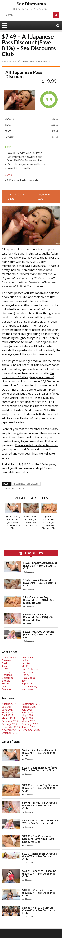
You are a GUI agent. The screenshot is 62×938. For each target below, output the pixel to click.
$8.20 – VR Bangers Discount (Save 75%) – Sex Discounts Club (39, 856)
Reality (25, 674)
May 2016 (27, 715)
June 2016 (27, 712)
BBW (5, 669)
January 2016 (29, 727)
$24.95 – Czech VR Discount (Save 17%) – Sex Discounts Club (39, 873)
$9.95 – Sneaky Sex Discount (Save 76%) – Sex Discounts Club (13, 522)
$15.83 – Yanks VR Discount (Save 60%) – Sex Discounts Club (38, 910)
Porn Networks (42, 61)
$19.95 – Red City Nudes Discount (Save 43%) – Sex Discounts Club (38, 839)
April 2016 (27, 718)
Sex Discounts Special (13, 488)
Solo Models (29, 677)
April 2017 (7, 715)
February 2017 (10, 721)
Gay (4, 686)
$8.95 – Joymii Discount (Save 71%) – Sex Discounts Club (31, 521)
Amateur (6, 660)
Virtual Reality (29, 686)
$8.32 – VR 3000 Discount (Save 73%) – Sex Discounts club (39, 634)
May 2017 (7, 712)
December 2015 (31, 729)
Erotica (6, 680)
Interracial (27, 657)
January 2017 (9, 724)
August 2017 (9, 703)
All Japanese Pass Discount (26, 484)
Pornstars (27, 672)
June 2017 (7, 709)
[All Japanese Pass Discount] (19, 100)
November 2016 (11, 729)
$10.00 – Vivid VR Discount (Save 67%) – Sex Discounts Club (38, 892)
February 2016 (30, 724)
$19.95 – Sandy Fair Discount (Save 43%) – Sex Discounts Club (39, 617)
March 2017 (8, 718)
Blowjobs (7, 674)
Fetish (5, 683)
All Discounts (23, 61)
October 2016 (9, 732)
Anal (4, 663)
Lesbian (26, 663)
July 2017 (7, 706)
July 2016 (27, 709)
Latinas (26, 660)
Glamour (7, 689)
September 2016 (31, 703)
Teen (24, 680)
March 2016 (28, 721)
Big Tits (6, 672)
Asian (32, 61)
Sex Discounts (31, 3)
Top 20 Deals (29, 683)
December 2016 (11, 727)
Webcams (27, 689)
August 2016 (29, 706)
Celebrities (8, 677)
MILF (25, 666)
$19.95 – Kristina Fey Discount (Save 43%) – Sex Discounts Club (49, 522)
